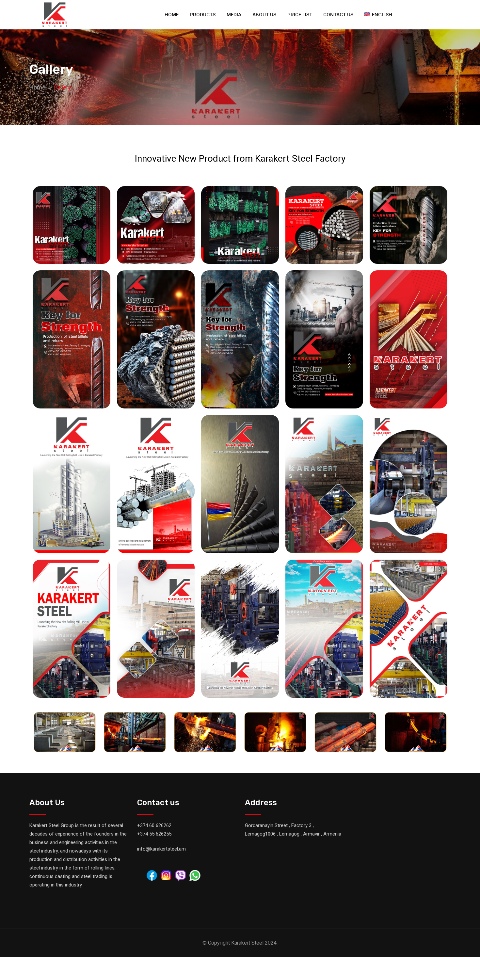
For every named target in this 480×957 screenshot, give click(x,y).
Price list (299, 15)
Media (234, 15)
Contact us (338, 15)
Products (203, 15)
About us (264, 15)
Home (172, 15)
